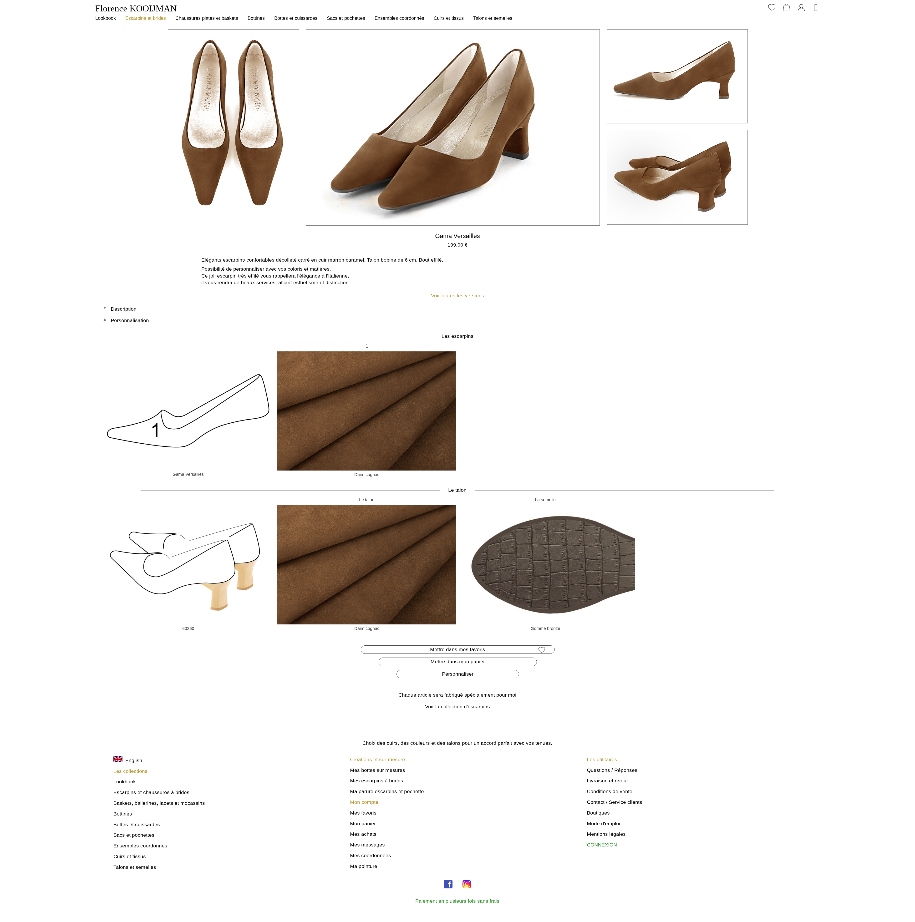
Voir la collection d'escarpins (457, 706)
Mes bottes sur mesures (377, 770)
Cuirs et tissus (449, 18)
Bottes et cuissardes (295, 18)
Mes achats (363, 834)
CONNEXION (602, 844)
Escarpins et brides (145, 18)
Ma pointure (363, 866)
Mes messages (367, 844)
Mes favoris (363, 813)
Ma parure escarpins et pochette (387, 791)
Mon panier (363, 823)
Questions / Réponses (612, 770)
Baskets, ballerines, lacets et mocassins (159, 803)
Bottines (256, 18)
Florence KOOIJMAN (136, 8)
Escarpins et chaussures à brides (151, 792)
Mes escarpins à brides (376, 780)
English (132, 760)
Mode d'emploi (603, 823)
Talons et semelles (492, 18)
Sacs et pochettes (346, 18)
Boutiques (598, 813)
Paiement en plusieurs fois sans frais (457, 901)
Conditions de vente (609, 791)
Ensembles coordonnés (399, 18)
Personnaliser (457, 674)
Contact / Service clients (614, 802)
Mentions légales (606, 834)
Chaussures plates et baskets (206, 18)
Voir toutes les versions (457, 295)
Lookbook (105, 18)
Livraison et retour (607, 780)
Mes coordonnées (370, 855)
